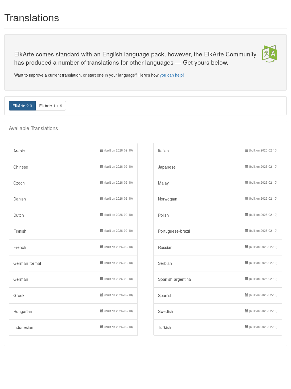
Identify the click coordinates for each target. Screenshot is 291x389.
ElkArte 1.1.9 (50, 105)
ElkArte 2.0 (22, 105)
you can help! (172, 75)
